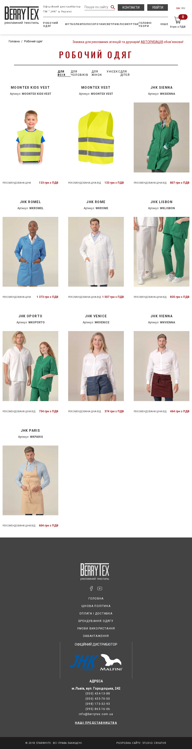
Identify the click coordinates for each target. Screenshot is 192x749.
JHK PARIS (30, 430)
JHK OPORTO (30, 316)
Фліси (122, 24)
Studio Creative (154, 743)
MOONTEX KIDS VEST (30, 87)
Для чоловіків (79, 73)
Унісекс (113, 71)
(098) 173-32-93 (97, 703)
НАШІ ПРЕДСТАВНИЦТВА (96, 722)
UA (178, 8)
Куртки (133, 24)
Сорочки (97, 24)
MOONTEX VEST (96, 87)
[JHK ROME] (96, 252)
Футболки (73, 24)
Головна (14, 41)
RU (183, 8)
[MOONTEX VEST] (96, 137)
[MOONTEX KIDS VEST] (30, 137)
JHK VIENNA (162, 316)
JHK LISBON (162, 202)
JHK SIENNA (162, 87)
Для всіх (62, 73)
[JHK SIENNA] (161, 137)
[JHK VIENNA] (161, 366)
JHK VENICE (96, 316)
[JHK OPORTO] (30, 366)
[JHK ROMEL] (30, 252)
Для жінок (97, 73)
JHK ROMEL (30, 202)
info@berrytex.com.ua (96, 714)
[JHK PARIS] (30, 480)
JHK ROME (95, 202)
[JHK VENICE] (96, 366)
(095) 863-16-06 (97, 709)
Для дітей (125, 73)
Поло (86, 24)
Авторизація (152, 42)
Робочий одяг (50, 25)
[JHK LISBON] (161, 252)
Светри (111, 24)
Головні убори (145, 25)
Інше (164, 24)
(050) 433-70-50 (97, 698)
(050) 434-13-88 (97, 693)
